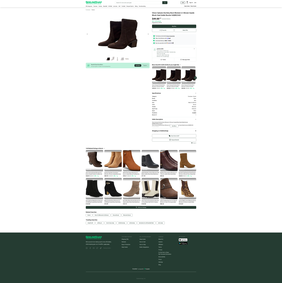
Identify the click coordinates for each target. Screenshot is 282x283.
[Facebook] (90, 248)
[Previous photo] (87, 34)
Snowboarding (142, 6)
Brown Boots (116, 215)
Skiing (136, 6)
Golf (119, 6)
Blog (159, 264)
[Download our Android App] (187, 243)
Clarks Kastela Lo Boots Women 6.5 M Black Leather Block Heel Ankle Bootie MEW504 (150, 173)
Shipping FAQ (125, 239)
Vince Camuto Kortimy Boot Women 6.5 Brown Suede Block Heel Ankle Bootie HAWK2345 (158, 85)
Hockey (100, 6)
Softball (110, 6)
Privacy (160, 249)
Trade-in (145, 65)
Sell (183, 2)
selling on (99, 223)
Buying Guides (107, 248)
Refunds (124, 242)
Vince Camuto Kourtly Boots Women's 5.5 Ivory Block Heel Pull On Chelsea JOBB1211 (150, 201)
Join (195, 2)
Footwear (88, 9)
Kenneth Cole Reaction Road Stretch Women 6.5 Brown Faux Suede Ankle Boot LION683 (187, 173)
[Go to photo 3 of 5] (117, 59)
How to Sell (142, 242)
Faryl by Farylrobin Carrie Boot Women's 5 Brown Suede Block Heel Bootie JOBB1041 (112, 173)
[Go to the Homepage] (94, 2)
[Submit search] (164, 2)
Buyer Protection (126, 244)
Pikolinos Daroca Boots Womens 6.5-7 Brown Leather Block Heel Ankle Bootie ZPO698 (168, 173)
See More (174, 126)
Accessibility (161, 257)
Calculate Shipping (166, 18)
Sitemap (160, 262)
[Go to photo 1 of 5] (108, 59)
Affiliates (160, 244)
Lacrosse (115, 6)
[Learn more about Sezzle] (169, 43)
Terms (160, 247)
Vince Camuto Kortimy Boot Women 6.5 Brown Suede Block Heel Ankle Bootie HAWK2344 (173, 85)
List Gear (138, 65)
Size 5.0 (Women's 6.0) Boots (102, 215)
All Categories (89, 6)
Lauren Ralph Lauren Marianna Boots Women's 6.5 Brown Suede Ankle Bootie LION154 (187, 201)
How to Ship (142, 244)
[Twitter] (97, 248)
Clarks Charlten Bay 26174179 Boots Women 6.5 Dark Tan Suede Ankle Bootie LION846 (168, 201)
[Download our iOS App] (184, 239)
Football (123, 6)
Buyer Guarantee (171, 36)
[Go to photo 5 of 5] (127, 59)
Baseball (105, 6)
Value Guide (193, 6)
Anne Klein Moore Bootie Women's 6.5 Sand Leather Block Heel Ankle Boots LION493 (131, 201)
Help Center (187, 6)
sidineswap (132, 223)
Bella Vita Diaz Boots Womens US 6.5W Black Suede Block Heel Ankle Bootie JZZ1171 (112, 201)
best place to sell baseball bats (146, 223)
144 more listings (142, 207)
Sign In (191, 2)
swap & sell (90, 223)
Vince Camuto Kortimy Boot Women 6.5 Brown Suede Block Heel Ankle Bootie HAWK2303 (187, 85)
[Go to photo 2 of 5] (113, 59)
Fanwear (95, 6)
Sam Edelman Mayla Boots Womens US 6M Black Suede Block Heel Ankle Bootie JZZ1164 (94, 201)
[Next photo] (148, 34)
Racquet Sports (130, 6)
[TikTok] (101, 248)
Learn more (106, 244)
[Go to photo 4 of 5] (122, 59)
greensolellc (155, 82)
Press (160, 259)
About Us (160, 239)
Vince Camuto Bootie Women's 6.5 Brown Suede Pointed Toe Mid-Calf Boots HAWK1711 (94, 173)
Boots (93, 9)
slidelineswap (121, 223)
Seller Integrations (144, 247)
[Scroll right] (195, 77)
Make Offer (185, 30)
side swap (160, 223)
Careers (160, 242)
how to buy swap (110, 223)
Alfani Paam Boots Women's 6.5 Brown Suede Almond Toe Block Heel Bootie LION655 (131, 173)
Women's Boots (127, 215)
